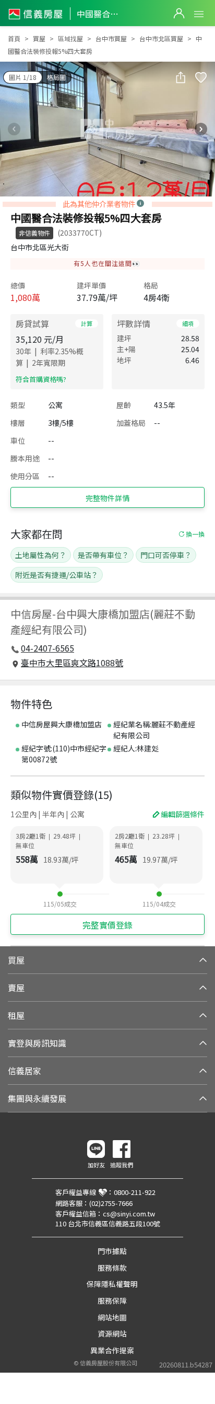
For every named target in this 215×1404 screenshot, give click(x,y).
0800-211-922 (135, 1192)
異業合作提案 (112, 1350)
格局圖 (56, 77)
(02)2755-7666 (111, 1203)
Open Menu (199, 14)
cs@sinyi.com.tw (129, 1214)
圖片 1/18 (23, 77)
